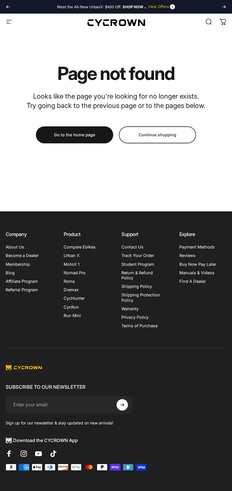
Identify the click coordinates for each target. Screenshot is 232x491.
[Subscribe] (122, 405)
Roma (69, 281)
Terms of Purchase (139, 325)
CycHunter (74, 298)
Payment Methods (197, 247)
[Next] (224, 7)
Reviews (187, 255)
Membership (18, 264)
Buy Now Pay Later (197, 264)
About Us (15, 247)
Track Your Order (137, 255)
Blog (10, 272)
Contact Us (132, 247)
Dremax (71, 289)
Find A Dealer (192, 281)
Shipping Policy (136, 286)
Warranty (130, 308)
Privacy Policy (135, 317)
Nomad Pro (74, 272)
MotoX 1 (72, 264)
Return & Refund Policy (137, 275)
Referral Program (22, 289)
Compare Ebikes (80, 247)
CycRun (71, 307)
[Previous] (8, 7)
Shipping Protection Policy (140, 297)
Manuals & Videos (196, 272)
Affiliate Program (22, 281)
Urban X (72, 255)
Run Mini (72, 315)
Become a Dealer (22, 255)
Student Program (137, 264)
